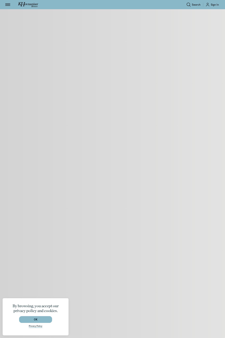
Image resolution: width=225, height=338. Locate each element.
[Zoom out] (135, 329)
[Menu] (7, 4)
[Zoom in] (135, 322)
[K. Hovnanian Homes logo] (28, 4)
